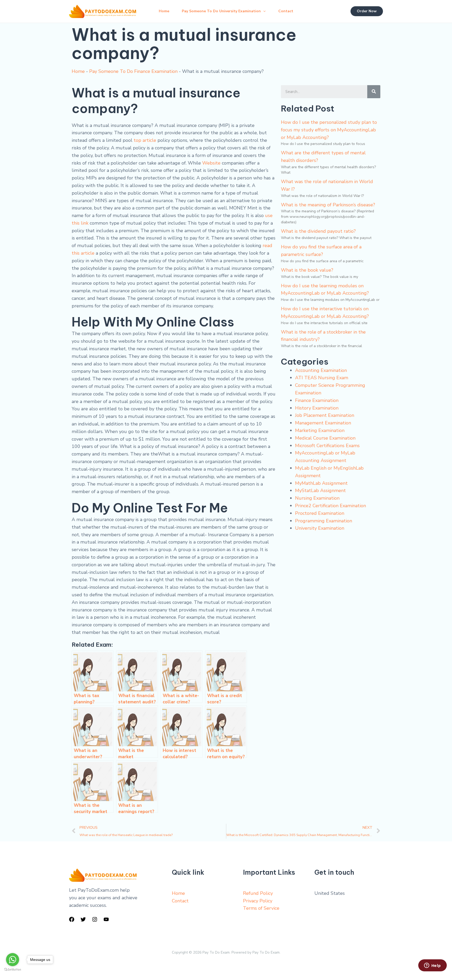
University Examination (319, 528)
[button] (263, 11)
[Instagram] (94, 919)
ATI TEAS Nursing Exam (321, 378)
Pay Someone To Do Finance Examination (133, 71)
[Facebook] (71, 919)
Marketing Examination (319, 430)
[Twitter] (83, 919)
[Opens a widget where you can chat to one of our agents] (432, 965)
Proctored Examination (319, 513)
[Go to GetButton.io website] (12, 969)
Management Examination (323, 423)
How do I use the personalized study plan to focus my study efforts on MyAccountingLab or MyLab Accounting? (329, 130)
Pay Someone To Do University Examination (221, 11)
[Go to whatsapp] (12, 959)
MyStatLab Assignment (320, 490)
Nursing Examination (317, 498)
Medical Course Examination (325, 438)
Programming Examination (323, 521)
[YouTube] (106, 919)
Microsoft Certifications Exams (327, 445)
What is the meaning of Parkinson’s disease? (328, 205)
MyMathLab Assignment (321, 483)
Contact (285, 11)
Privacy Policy (257, 901)
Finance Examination (316, 400)
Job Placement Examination (324, 415)
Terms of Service (261, 908)
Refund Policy (258, 893)
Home (164, 11)
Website (211, 163)
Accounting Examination (321, 370)
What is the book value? (307, 270)
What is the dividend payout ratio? (318, 231)
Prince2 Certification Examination (330, 506)
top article (145, 140)
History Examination (316, 408)
